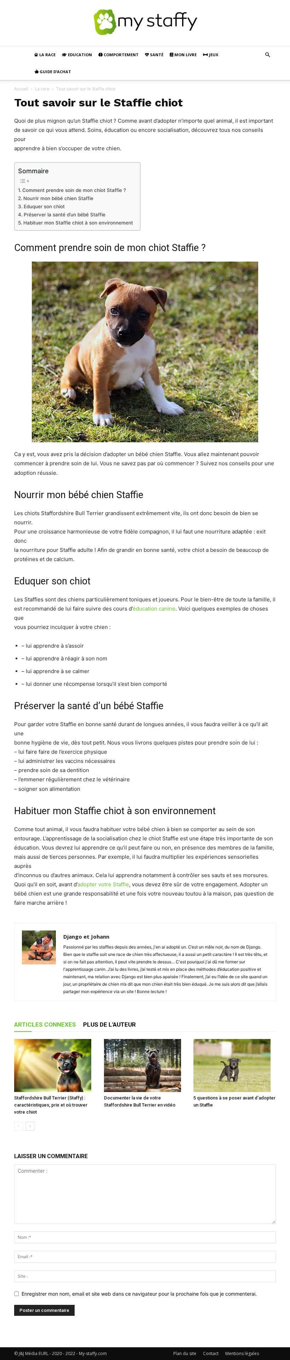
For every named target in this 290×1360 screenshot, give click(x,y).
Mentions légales (242, 1353)
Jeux (213, 54)
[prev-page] (18, 1126)
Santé (156, 54)
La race (47, 54)
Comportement (121, 54)
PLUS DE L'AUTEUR (109, 1024)
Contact (211, 1353)
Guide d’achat (55, 71)
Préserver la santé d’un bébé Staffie (64, 214)
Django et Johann (86, 936)
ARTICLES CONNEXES (45, 1024)
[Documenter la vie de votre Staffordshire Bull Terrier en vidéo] (145, 1065)
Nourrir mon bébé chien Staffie (58, 198)
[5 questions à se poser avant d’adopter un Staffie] (234, 1065)
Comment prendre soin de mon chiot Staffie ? (74, 190)
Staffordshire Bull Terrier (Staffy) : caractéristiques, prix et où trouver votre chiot (50, 1105)
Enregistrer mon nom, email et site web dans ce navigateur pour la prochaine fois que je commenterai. (139, 1294)
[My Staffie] (145, 23)
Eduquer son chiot (44, 206)
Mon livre (185, 54)
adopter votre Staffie (103, 884)
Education (79, 54)
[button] (267, 55)
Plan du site (184, 1353)
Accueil (21, 89)
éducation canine (154, 608)
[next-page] (29, 1126)
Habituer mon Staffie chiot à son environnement (78, 223)
